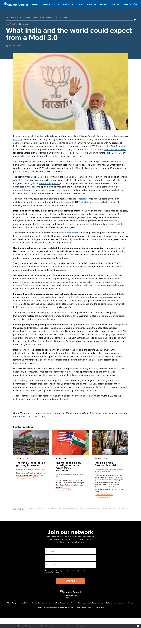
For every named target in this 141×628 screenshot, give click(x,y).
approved (18, 190)
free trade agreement (49, 183)
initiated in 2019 (42, 235)
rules (118, 190)
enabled (45, 266)
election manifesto (90, 202)
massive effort (49, 281)
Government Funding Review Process (90, 603)
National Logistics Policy (45, 254)
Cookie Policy (23, 603)
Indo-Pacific (65, 490)
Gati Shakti (18, 254)
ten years (17, 139)
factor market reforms (69, 232)
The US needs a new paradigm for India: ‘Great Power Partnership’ (68, 466)
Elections (27, 18)
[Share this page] (134, 24)
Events (46, 4)
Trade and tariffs (61, 18)
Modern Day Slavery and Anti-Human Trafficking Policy (55, 607)
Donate (127, 4)
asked (47, 312)
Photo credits (99, 607)
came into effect (21, 180)
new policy (32, 186)
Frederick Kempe (39, 469)
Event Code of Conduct (84, 607)
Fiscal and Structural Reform (104, 494)
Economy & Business (13, 18)
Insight (35, 4)
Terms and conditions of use (41, 603)
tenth (52, 164)
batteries (66, 285)
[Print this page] (134, 19)
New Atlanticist (11, 24)
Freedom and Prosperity (103, 497)
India (35, 18)
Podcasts (68, 4)
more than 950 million (115, 149)
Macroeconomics (46, 18)
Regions (91, 4)
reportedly (82, 198)
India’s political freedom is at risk (106, 464)
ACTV (56, 4)
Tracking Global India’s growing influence (30, 464)
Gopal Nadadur (15, 45)
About (115, 4)
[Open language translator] (135, 4)
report (100, 146)
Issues (80, 4)
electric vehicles (84, 285)
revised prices (65, 190)
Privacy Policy (78, 571)
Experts (104, 4)
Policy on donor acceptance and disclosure (120, 603)
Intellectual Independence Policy (64, 603)
